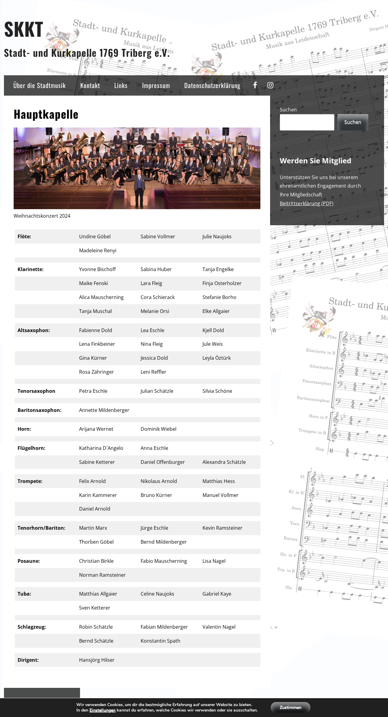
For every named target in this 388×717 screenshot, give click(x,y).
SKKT (23, 28)
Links (121, 85)
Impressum (156, 85)
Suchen (288, 109)
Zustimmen (290, 707)
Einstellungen (102, 710)
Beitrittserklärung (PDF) (306, 203)
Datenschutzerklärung (212, 85)
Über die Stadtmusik (39, 85)
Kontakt (90, 85)
